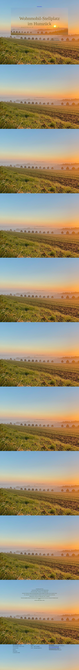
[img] (39, 21)
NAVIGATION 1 (39, 6)
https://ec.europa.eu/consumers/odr (54, 647)
